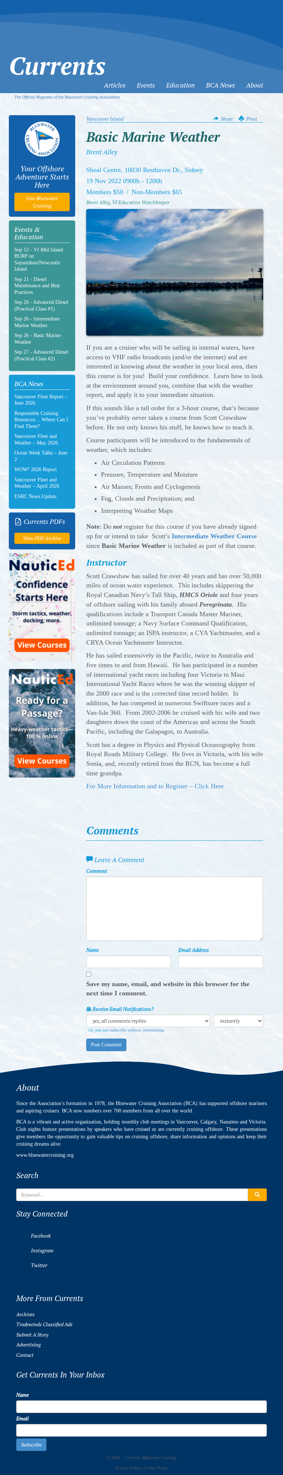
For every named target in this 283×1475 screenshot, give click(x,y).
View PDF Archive (42, 538)
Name (92, 950)
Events (146, 85)
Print (251, 119)
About (254, 85)
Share (227, 119)
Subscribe (31, 1444)
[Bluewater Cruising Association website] (42, 139)
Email (22, 1418)
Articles (115, 85)
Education (180, 85)
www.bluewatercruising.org (45, 1155)
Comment (96, 871)
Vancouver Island (104, 119)
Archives (25, 1314)
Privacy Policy (127, 1468)
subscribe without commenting (137, 1030)
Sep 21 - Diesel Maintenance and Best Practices (37, 286)
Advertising (28, 1344)
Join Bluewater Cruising (42, 202)
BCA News (220, 85)
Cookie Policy (156, 1468)
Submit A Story (32, 1334)
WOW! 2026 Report (35, 469)
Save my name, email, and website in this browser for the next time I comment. (167, 988)
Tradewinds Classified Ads (44, 1324)
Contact (25, 1355)
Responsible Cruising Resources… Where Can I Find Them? (41, 420)
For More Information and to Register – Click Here (155, 786)
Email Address (193, 950)
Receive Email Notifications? (122, 1009)
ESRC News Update (35, 496)
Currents (57, 53)
